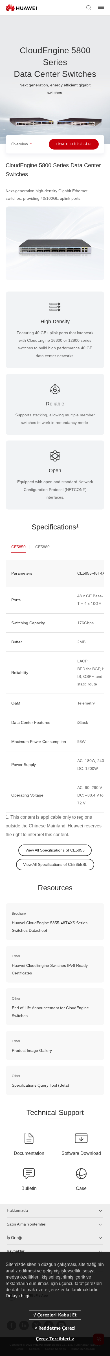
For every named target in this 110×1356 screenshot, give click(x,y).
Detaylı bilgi (17, 1295)
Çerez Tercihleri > (55, 1338)
